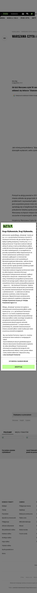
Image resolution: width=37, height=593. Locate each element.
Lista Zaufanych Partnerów (11, 355)
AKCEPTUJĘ (18, 367)
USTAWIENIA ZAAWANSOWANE (18, 361)
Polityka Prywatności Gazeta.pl (12, 300)
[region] (18, 297)
